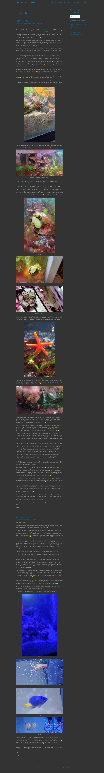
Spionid (36, 419)
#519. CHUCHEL (74, 27)
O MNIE (79, 2)
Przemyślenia (33, 23)
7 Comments (19, 23)
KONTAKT (85, 2)
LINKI (52, 2)
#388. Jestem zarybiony (25, 517)
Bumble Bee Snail (43, 186)
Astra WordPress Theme (65, 767)
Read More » (19, 510)
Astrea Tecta (41, 189)
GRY (48, 2)
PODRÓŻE (73, 2)
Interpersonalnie (26, 23)
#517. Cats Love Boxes (75, 32)
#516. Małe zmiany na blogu (76, 34)
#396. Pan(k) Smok (23, 21)
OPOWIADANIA (58, 2)
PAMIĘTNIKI (66, 2)
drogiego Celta (44, 29)
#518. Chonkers (73, 30)
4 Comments (19, 519)
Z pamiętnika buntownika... (26, 2)
